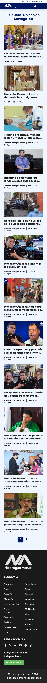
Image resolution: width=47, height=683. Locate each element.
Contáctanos (31, 629)
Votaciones (30, 599)
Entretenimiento (11, 627)
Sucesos (8, 589)
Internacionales (11, 604)
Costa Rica (9, 594)
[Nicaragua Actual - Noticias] (12, 6)
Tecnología (30, 584)
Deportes (29, 604)
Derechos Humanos (8, 610)
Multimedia (30, 609)
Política (7, 622)
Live (6, 632)
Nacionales (9, 584)
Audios (28, 624)
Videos (28, 614)
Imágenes (29, 619)
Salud (27, 589)
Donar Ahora (14, 662)
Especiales (30, 594)
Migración (8, 599)
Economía (9, 617)
